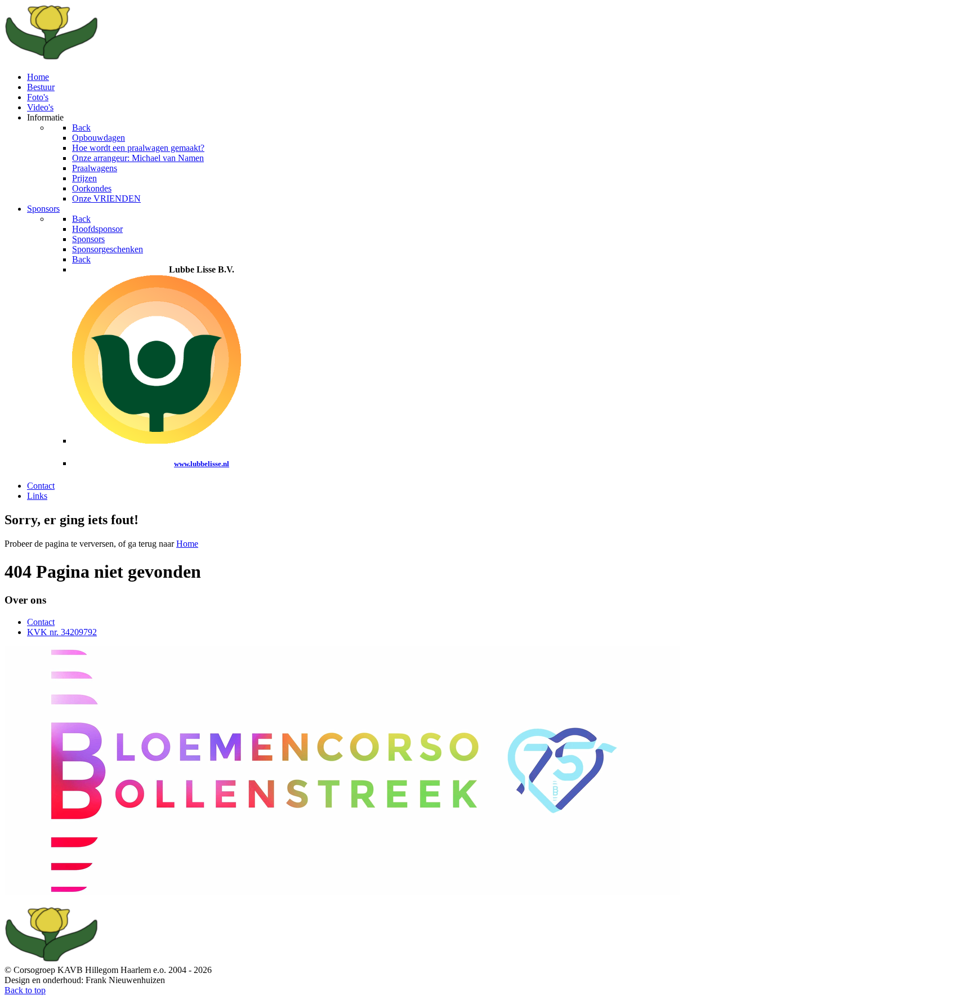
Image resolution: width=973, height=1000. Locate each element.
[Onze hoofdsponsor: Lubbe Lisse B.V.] (156, 440)
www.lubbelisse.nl (201, 463)
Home (187, 543)
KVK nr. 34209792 (62, 632)
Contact (41, 622)
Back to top (25, 990)
